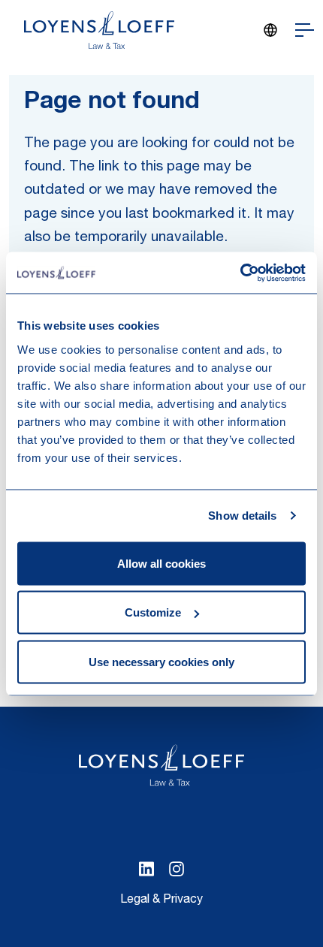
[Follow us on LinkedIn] (146, 868)
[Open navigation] (304, 30)
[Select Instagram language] (176, 868)
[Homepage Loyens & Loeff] (99, 30)
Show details (242, 515)
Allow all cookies (161, 562)
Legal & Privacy (161, 900)
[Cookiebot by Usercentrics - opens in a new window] (240, 272)
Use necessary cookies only (161, 661)
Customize (153, 612)
